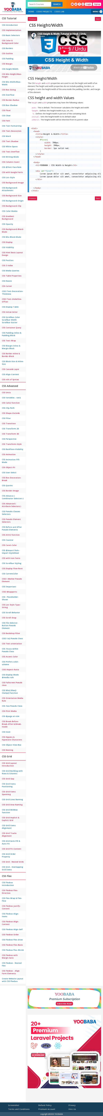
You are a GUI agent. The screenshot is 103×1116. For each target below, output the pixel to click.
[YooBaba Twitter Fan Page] (75, 4)
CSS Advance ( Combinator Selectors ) (12, 497)
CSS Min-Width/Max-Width (11, 83)
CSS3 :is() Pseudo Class (12, 638)
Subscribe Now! (64, 1003)
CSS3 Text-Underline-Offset (12, 300)
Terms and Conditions (19, 1109)
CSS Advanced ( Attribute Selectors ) (11, 504)
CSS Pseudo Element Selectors (11, 520)
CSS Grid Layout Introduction (9, 764)
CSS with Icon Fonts (11, 558)
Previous (32, 19)
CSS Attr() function (11, 535)
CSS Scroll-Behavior (11, 612)
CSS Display (7, 242)
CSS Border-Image (10, 490)
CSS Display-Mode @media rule (10, 676)
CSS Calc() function (11, 403)
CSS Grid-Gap (8, 778)
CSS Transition (9, 423)
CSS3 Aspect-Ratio (10, 669)
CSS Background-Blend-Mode (13, 230)
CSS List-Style (8, 177)
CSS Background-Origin (13, 201)
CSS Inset (6, 732)
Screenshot (13, 1105)
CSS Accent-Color (10, 656)
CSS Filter (6, 418)
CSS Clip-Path (8, 408)
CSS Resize (7, 281)
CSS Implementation (11, 30)
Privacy (72, 1105)
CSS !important (9, 586)
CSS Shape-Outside (11, 413)
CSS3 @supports (9, 592)
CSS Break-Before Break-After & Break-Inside (12, 724)
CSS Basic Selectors (11, 35)
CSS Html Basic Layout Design (12, 253)
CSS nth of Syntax (10, 379)
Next (98, 19)
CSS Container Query (11, 327)
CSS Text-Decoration (11, 131)
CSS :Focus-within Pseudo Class (10, 650)
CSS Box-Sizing (9, 89)
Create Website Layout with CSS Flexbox (12, 979)
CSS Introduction (10, 25)
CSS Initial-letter (10, 312)
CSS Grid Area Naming (12, 804)
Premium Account (46, 1109)
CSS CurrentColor (10, 573)
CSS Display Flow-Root (12, 568)
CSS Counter (7, 540)
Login (88, 4)
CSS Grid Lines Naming (12, 799)
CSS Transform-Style (12, 444)
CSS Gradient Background (8, 217)
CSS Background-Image (13, 182)
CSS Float (6, 110)
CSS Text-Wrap (9, 340)
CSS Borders (7, 48)
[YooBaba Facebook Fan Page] (79, 4)
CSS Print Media (9, 711)
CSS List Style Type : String (11, 606)
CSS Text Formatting (12, 126)
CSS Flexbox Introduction (8, 883)
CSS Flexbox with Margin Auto (10, 956)
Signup (97, 4)
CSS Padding (7, 58)
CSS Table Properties (11, 276)
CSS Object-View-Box (11, 745)
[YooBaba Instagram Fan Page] (82, 4)
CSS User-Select (9, 472)
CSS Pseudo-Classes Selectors (11, 512)
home (31, 11)
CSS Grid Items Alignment (9, 826)
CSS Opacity (7, 224)
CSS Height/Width (10, 69)
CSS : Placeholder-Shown (10, 598)
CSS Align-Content (10, 374)
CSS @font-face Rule (11, 167)
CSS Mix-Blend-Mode (11, 237)
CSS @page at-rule (10, 716)
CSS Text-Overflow (10, 151)
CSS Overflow (8, 95)
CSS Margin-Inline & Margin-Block (11, 347)
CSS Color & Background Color (10, 41)
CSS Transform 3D (10, 434)
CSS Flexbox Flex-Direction (10, 891)
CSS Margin (7, 64)
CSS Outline (7, 53)
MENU (95, 11)
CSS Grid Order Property (9, 855)
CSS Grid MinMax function (10, 811)
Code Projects (44, 11)
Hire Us (72, 1109)
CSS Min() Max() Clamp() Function (10, 691)
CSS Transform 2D (10, 428)
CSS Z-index (7, 265)
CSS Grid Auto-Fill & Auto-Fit (11, 842)
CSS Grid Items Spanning (9, 792)
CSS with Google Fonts (12, 172)
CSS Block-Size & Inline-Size (13, 362)
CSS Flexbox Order (10, 934)
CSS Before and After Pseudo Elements (12, 528)
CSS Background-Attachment (10, 189)
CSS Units (6, 392)
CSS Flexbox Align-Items (10, 915)
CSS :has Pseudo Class (12, 706)
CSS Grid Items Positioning (9, 785)
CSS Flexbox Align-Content (10, 922)
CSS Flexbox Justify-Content (11, 907)
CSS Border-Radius (10, 100)
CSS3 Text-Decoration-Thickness (12, 292)
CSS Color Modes (9, 211)
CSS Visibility (8, 247)
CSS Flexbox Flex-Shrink (13, 950)
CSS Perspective (9, 439)
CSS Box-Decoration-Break (11, 479)
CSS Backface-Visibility (12, 449)
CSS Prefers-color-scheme (10, 663)
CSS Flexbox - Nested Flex (11, 964)
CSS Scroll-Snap (9, 617)
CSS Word (6, 136)
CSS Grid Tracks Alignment (9, 834)
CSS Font (6, 120)
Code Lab (59, 11)
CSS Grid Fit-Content (11, 849)
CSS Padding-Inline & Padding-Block (11, 334)
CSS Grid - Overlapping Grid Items (12, 868)
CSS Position (7, 260)
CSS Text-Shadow (10, 141)
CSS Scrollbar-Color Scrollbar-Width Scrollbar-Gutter (11, 320)
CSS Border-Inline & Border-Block (11, 354)
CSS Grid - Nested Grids (13, 862)
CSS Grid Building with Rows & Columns (12, 772)
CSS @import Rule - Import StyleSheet (11, 551)
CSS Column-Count (10, 162)
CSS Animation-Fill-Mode (11, 460)
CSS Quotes (7, 485)
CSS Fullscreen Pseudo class (12, 683)
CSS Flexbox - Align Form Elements (11, 972)
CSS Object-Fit (8, 467)
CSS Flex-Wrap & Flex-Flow (12, 899)
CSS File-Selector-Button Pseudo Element (10, 625)
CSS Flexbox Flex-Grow (12, 939)
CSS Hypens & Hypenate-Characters (12, 738)
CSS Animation (9, 454)
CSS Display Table (10, 307)
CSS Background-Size (12, 195)
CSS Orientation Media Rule (12, 699)
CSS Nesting (7, 750)
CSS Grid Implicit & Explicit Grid (10, 818)
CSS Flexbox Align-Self (12, 929)
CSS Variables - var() (11, 397)
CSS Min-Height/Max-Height (12, 75)
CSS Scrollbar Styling (11, 563)
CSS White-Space (10, 146)
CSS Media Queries (10, 270)
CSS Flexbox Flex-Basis (12, 945)
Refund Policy (45, 1105)
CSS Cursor (7, 286)
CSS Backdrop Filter (11, 633)
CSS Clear (6, 115)
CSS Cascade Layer (10, 369)
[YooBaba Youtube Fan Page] (72, 4)
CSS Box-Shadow (9, 105)
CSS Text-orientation (12, 643)
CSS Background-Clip (11, 206)
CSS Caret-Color (9, 545)
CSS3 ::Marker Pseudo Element (12, 580)
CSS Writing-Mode (10, 157)
